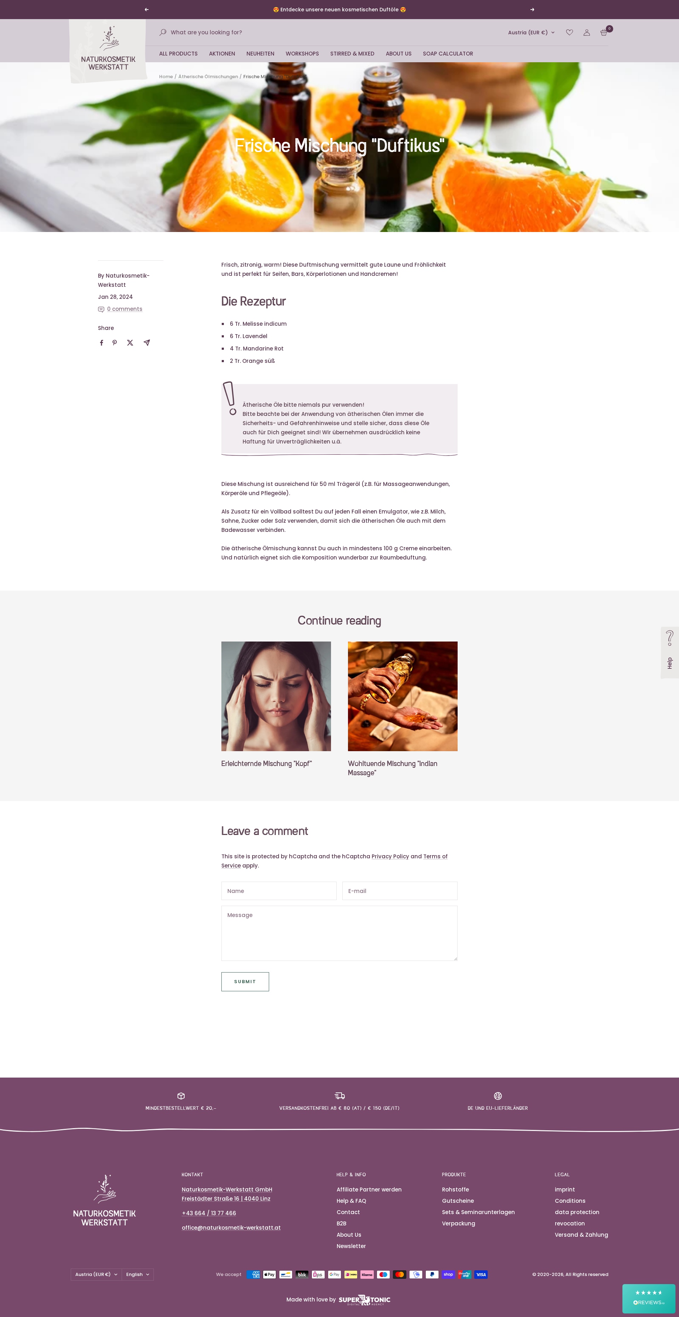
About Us (399, 62)
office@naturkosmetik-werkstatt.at (231, 1236)
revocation (570, 1232)
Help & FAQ (351, 1209)
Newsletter (351, 1254)
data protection (577, 1220)
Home (166, 85)
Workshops (302, 62)
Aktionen (222, 62)
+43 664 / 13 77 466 (209, 1221)
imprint (565, 1198)
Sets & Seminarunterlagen (478, 1220)
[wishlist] (569, 40)
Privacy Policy (390, 865)
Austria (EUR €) (528, 41)
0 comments (125, 317)
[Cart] (603, 40)
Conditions (570, 1209)
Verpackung (458, 1232)
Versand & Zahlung (581, 1243)
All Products (178, 62)
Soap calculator (448, 62)
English (134, 1283)
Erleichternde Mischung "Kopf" (266, 772)
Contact (348, 1220)
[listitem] (101, 351)
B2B (341, 1232)
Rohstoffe (455, 1198)
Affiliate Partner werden (369, 1198)
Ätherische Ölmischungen (208, 85)
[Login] (586, 41)
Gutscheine (458, 1209)
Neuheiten (260, 62)
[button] (648, 1298)
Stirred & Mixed (352, 62)
